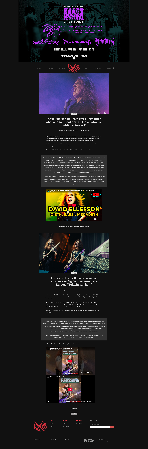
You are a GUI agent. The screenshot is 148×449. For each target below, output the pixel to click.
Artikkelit (65, 425)
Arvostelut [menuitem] (62, 68)
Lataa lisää (74, 413)
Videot (51, 426)
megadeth (85, 226)
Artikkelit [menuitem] (50, 68)
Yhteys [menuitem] (109, 68)
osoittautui (80, 138)
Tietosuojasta (79, 425)
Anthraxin (48, 295)
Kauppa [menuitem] (87, 68)
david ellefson (75, 226)
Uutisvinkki (79, 423)
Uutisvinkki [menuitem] (98, 68)
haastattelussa (49, 312)
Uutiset (74, 114)
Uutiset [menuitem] (39, 68)
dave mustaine (64, 226)
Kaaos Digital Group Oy (103, 441)
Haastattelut (66, 426)
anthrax (74, 408)
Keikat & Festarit (54, 425)
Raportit (65, 423)
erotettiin (73, 136)
